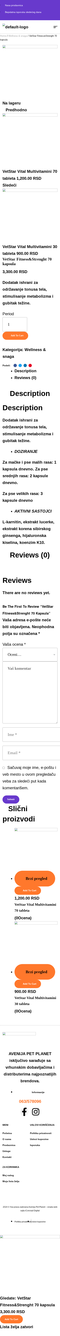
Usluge (6, 1151)
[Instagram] (36, 1112)
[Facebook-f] (24, 1112)
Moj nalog (8, 1175)
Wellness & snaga (17, 35)
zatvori (26, 1327)
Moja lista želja (10, 1181)
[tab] (36, 370)
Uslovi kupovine (39, 1139)
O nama (6, 1139)
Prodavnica (8, 1145)
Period (8, 314)
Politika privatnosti (41, 1133)
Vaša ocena (14, 644)
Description (25, 371)
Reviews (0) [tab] (30, 555)
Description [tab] (30, 393)
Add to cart (17, 335)
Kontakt (7, 1157)
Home (3, 35)
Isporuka (35, 1145)
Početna (7, 1133)
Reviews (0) (25, 377)
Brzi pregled (36, 878)
